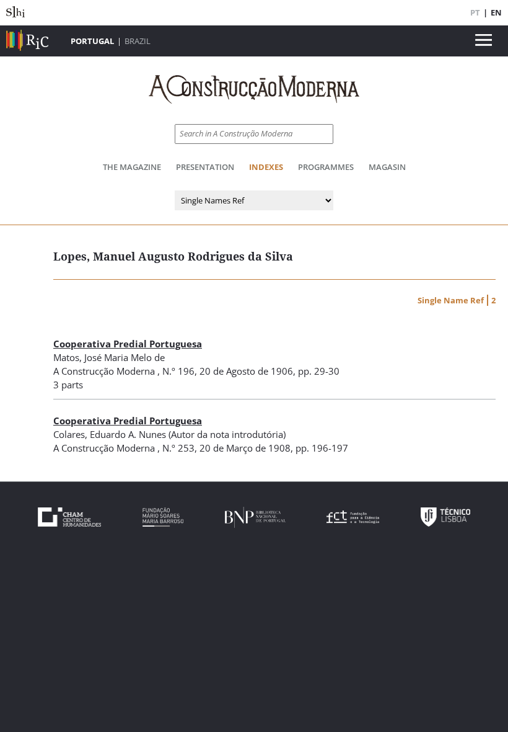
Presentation (205, 166)
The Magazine (132, 166)
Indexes (266, 166)
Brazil (138, 41)
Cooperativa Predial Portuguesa (127, 343)
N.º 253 (178, 448)
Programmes (326, 166)
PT (475, 12)
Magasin (387, 166)
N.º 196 (178, 371)
